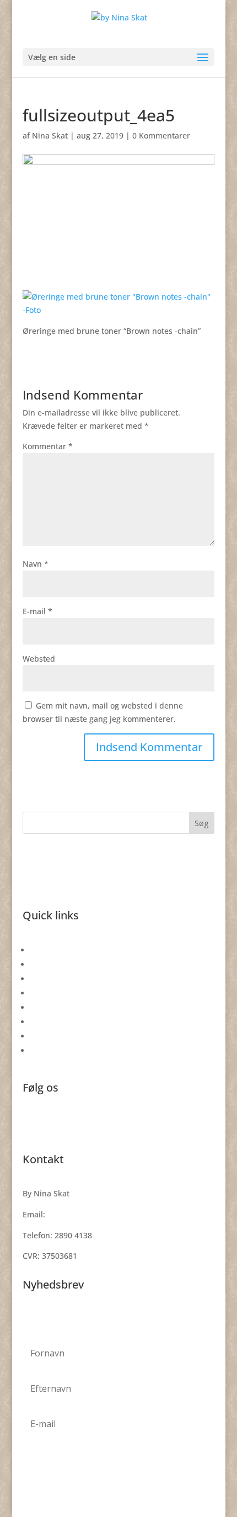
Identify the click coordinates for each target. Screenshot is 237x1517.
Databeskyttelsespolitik (73, 1021)
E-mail (37, 611)
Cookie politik (55, 1036)
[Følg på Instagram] (53, 1124)
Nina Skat (50, 135)
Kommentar (48, 446)
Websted (39, 658)
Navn (36, 563)
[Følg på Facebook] (31, 1124)
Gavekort (46, 950)
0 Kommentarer (161, 135)
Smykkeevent (54, 978)
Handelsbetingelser (66, 1007)
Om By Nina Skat (61, 993)
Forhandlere (53, 1050)
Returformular (56, 964)
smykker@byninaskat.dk (92, 1214)
